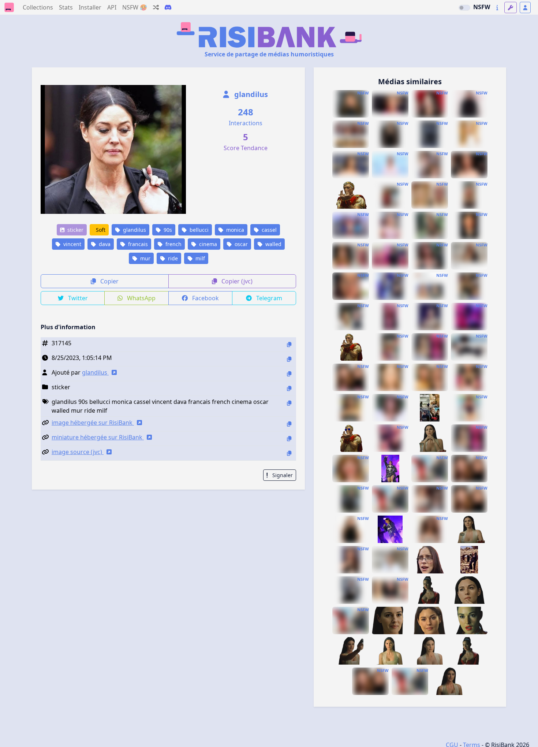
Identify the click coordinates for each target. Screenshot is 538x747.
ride (172, 258)
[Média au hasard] (156, 7)
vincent (71, 244)
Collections (38, 7)
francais (137, 244)
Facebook (205, 298)
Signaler (282, 475)
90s (167, 229)
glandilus (250, 94)
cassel (268, 229)
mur (144, 258)
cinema (207, 244)
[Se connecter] (525, 7)
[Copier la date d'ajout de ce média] (289, 359)
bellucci (198, 229)
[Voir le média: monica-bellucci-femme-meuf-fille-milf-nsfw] (350, 499)
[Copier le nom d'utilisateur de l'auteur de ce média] (289, 373)
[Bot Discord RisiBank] (168, 7)
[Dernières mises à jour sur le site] (497, 7)
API (111, 7)
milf (199, 258)
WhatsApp (141, 298)
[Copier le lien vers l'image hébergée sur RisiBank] (289, 424)
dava (104, 244)
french (173, 244)
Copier (109, 281)
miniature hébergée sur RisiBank (98, 437)
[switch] (464, 8)
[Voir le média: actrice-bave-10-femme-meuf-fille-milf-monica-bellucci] (469, 347)
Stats (66, 7)
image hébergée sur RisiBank (93, 423)
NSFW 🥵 (134, 7)
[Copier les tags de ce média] (289, 403)
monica (234, 229)
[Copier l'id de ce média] (289, 344)
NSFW (481, 7)
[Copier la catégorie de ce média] (289, 388)
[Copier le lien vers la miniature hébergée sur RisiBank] (289, 438)
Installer (90, 7)
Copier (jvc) (236, 281)
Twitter (77, 298)
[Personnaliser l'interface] (510, 7)
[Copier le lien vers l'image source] (289, 453)
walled (272, 244)
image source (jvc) (78, 452)
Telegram (268, 298)
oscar (240, 244)
